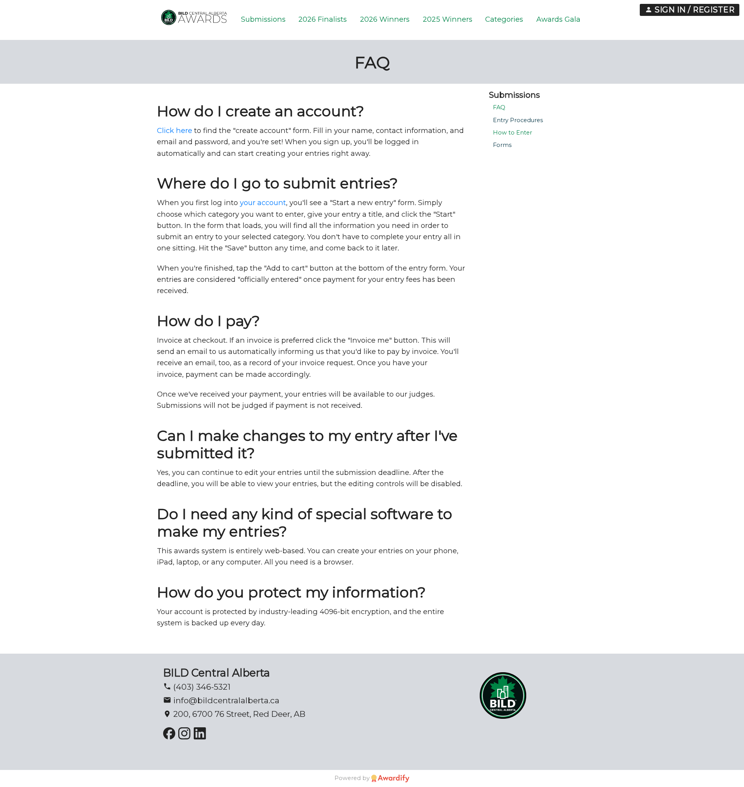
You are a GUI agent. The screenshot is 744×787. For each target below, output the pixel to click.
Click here (174, 130)
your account (263, 202)
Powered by (352, 778)
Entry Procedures (518, 120)
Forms (502, 145)
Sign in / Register (694, 9)
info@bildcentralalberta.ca (225, 700)
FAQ (499, 107)
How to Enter (512, 132)
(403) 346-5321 (201, 687)
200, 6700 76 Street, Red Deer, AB (238, 714)
